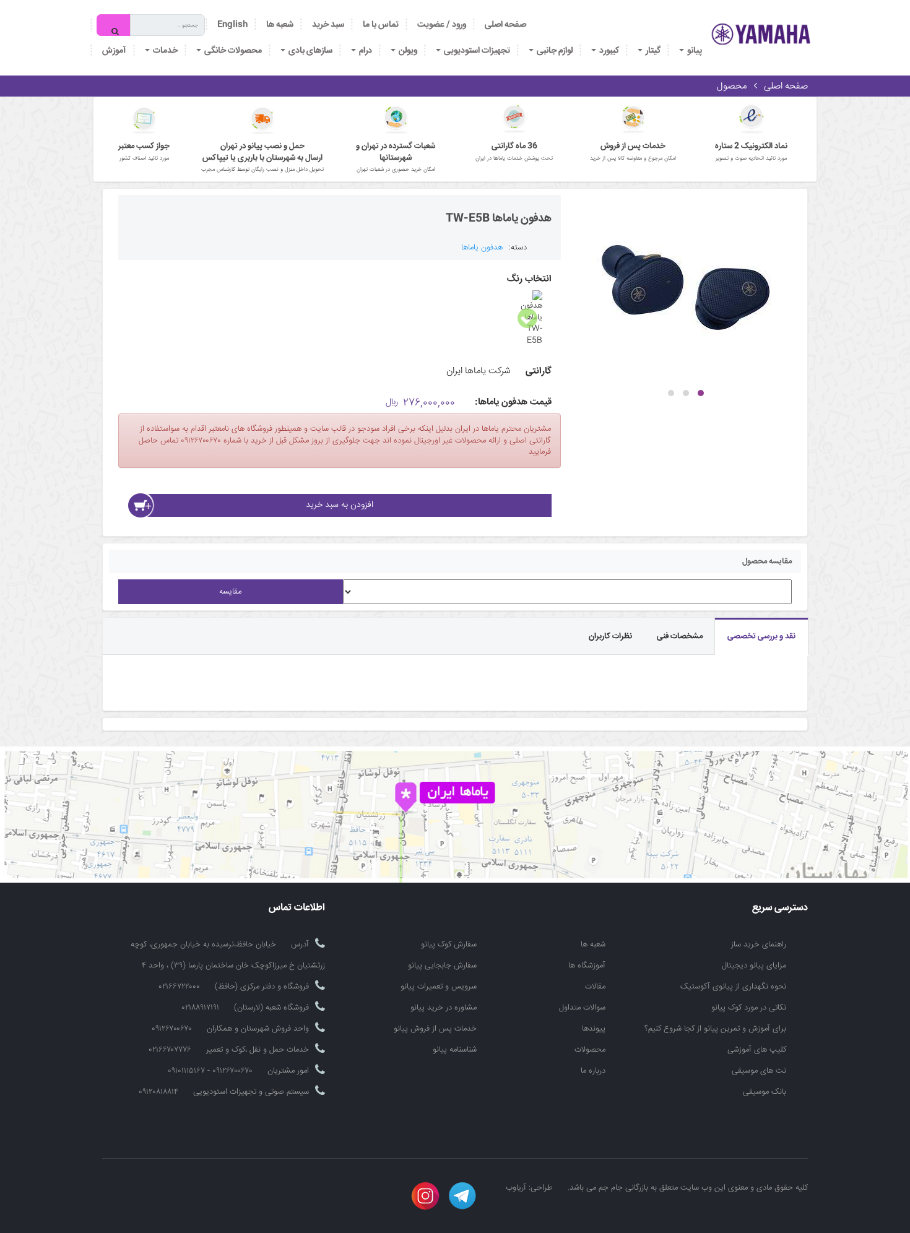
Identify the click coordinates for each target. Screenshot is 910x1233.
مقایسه (230, 592)
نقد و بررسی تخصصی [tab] (761, 636)
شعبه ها (593, 944)
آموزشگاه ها (586, 965)
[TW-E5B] (685, 288)
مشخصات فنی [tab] (680, 636)
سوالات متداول (582, 1008)
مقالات (595, 986)
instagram (425, 1195)
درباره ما (593, 1071)
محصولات (589, 1050)
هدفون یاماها (482, 247)
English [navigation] (232, 25)
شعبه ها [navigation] (279, 25)
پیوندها (593, 1029)
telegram (462, 1195)
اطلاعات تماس (297, 908)
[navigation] (380, 24)
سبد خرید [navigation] (328, 25)
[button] (700, 393)
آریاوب (516, 1188)
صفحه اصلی (505, 25)
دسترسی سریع (780, 908)
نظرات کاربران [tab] (610, 636)
